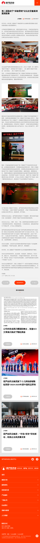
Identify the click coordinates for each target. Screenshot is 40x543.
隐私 (8, 534)
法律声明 (4, 534)
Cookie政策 (13, 534)
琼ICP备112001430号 (26, 536)
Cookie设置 (20, 534)
